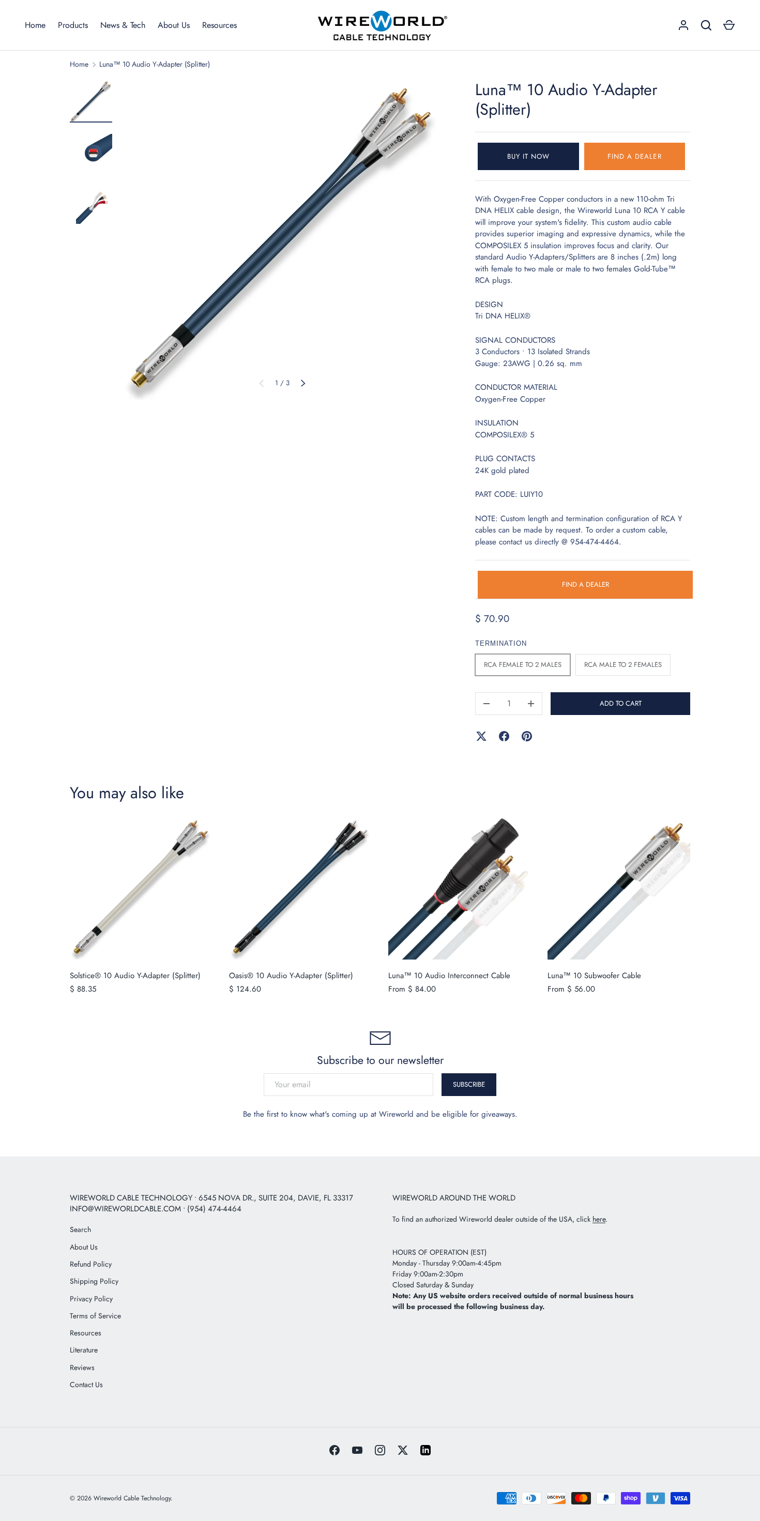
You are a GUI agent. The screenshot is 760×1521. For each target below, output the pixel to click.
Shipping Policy (94, 1281)
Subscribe (469, 1084)
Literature (84, 1350)
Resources (219, 25)
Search (80, 1229)
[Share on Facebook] (504, 736)
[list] (282, 240)
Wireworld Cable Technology (132, 1498)
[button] (729, 25)
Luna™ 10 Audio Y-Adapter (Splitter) (154, 64)
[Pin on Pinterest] (526, 736)
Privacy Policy (91, 1299)
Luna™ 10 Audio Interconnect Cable (449, 975)
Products (73, 25)
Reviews (82, 1367)
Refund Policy (91, 1264)
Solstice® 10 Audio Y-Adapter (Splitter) (135, 975)
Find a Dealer (634, 156)
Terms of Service (95, 1316)
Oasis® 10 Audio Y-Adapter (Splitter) (291, 975)
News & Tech (122, 25)
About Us (174, 25)
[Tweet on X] (481, 736)
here (598, 1219)
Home (35, 25)
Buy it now (528, 156)
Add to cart (621, 703)
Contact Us (86, 1384)
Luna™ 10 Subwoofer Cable (594, 975)
